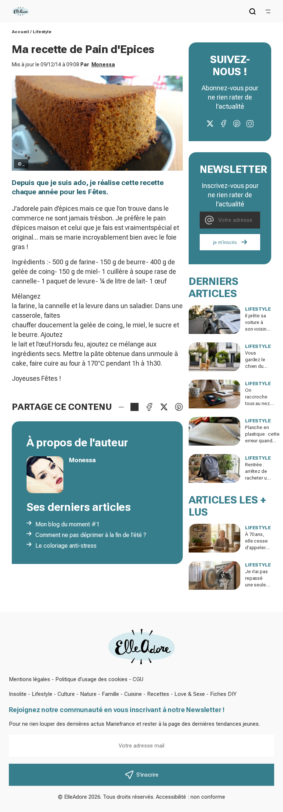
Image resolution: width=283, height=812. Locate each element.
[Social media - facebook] (223, 123)
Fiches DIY (223, 694)
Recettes (158, 694)
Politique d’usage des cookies (91, 679)
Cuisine (133, 694)
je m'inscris (225, 242)
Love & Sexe (189, 694)
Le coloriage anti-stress (66, 545)
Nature (88, 694)
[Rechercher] (252, 11)
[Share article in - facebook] (149, 407)
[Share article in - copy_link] (134, 407)
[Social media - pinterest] (236, 123)
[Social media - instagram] (250, 123)
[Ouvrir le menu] (268, 11)
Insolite (18, 694)
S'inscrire (147, 774)
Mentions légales (29, 679)
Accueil (20, 31)
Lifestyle (42, 31)
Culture (66, 694)
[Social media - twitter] (210, 123)
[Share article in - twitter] (164, 407)
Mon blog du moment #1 (67, 524)
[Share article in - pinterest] (179, 407)
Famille (110, 694)
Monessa (103, 64)
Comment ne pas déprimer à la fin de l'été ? (90, 535)
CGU (138, 679)
